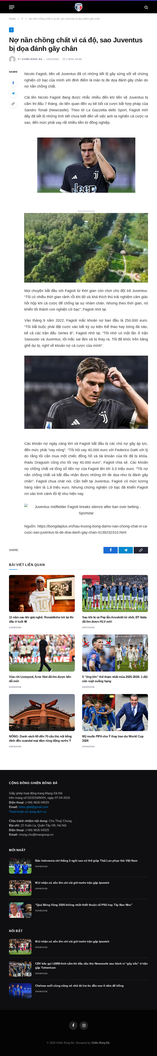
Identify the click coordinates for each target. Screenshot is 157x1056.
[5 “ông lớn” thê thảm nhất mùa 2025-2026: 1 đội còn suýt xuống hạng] (115, 653)
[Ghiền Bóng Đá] (78, 7)
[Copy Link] (13, 104)
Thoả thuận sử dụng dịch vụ (27, 811)
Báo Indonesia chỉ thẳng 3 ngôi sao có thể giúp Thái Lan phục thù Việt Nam (86, 860)
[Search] (146, 7)
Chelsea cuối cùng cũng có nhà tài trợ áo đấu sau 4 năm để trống (79, 985)
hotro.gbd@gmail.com (33, 807)
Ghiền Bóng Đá (32, 59)
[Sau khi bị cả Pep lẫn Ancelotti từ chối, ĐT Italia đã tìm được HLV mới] (115, 593)
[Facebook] (13, 83)
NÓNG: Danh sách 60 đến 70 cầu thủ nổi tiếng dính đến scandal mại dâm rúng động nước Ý (40, 738)
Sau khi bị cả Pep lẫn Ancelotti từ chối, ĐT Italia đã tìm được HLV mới (114, 619)
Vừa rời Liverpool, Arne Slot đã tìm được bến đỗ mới (40, 679)
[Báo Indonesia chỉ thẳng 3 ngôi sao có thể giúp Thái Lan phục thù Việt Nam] (20, 866)
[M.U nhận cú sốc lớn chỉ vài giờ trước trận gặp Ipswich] (20, 888)
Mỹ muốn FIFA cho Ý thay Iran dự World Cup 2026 (113, 738)
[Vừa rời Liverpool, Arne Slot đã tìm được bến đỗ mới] (42, 653)
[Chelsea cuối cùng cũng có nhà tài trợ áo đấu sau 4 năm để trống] (20, 991)
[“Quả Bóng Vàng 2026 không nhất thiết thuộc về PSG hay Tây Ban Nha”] (20, 910)
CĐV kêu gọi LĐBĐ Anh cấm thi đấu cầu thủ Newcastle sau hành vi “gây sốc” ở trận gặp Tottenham (91, 965)
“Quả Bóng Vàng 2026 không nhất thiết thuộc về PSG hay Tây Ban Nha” (83, 904)
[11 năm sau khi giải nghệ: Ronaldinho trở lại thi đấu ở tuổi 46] (42, 593)
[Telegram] (13, 93)
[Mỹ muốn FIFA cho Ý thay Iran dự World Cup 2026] (115, 712)
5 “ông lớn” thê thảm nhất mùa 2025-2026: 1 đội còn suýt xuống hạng (114, 679)
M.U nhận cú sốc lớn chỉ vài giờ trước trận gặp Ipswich (72, 882)
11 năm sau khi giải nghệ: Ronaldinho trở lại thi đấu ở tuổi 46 (41, 619)
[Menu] (11, 7)
